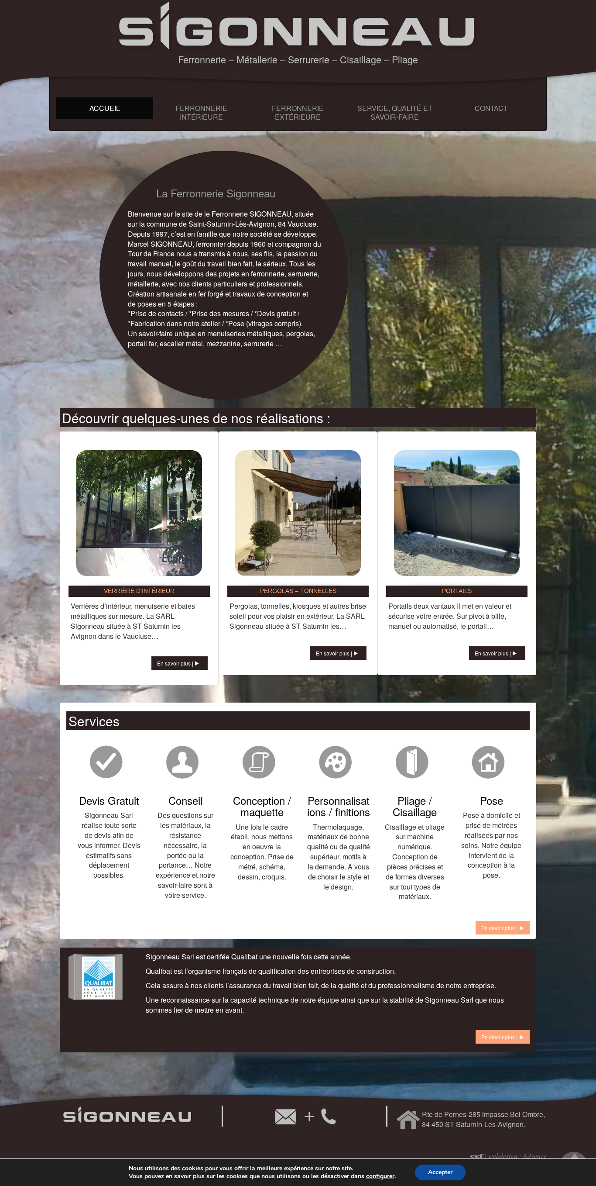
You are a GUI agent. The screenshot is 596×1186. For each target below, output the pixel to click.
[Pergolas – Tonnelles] (298, 512)
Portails (457, 590)
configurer (380, 1176)
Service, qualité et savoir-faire (394, 112)
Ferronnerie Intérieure (201, 112)
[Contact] (304, 1116)
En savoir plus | (176, 663)
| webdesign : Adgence (516, 1155)
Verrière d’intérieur (139, 590)
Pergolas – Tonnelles (298, 590)
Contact (491, 108)
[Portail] (456, 512)
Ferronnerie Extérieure (298, 112)
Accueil (104, 108)
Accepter (440, 1172)
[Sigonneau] (298, 26)
